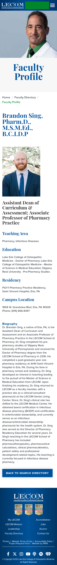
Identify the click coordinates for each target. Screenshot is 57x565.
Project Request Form (19, 543)
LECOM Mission (13, 524)
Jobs (43, 524)
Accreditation (43, 519)
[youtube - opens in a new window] (28, 552)
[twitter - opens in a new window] (15, 552)
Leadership (14, 529)
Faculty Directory (25, 97)
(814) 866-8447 (20, 311)
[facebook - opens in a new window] (8, 552)
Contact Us (43, 533)
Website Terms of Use (22, 541)
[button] (52, 5)
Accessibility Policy (43, 541)
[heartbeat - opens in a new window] (48, 552)
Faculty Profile (11, 102)
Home (6, 97)
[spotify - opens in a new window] (41, 552)
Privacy (6, 541)
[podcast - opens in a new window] (34, 552)
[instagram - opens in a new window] (21, 552)
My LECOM (14, 519)
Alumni (43, 529)
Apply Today (37, 5)
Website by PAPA (40, 543)
